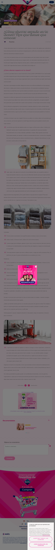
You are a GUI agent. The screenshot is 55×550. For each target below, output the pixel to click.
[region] (41, 536)
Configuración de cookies (41, 545)
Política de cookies (46, 535)
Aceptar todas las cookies (41, 539)
